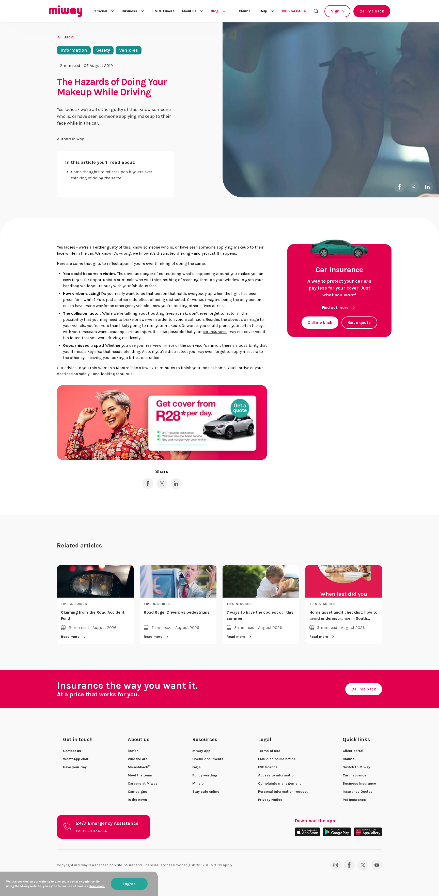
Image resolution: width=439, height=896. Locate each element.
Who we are (138, 759)
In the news (137, 800)
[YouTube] (376, 865)
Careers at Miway (142, 783)
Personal (99, 11)
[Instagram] (335, 865)
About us (189, 11)
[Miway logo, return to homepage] (65, 11)
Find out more (335, 307)
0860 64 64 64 (293, 11)
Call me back (371, 11)
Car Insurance (354, 775)
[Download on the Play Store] (337, 831)
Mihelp (197, 783)
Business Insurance (359, 783)
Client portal (353, 751)
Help (263, 11)
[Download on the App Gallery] (368, 831)
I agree (129, 883)
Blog (215, 11)
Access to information (276, 775)
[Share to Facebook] (399, 186)
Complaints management (279, 783)
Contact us (72, 751)
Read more (70, 636)
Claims (244, 11)
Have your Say (75, 767)
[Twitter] (362, 865)
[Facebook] (349, 865)
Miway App (201, 751)
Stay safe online (205, 791)
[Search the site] (316, 11)
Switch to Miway (356, 767)
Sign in (337, 11)
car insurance (215, 331)
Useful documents (207, 759)
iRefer (133, 751)
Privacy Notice (270, 800)
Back (68, 37)
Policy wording (204, 775)
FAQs (196, 767)
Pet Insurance (354, 800)
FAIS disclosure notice (277, 759)
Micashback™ (139, 767)
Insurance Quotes (357, 791)
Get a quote (359, 322)
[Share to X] (413, 186)
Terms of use (269, 751)
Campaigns (137, 791)
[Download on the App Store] (307, 831)
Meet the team (140, 775)
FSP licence (267, 767)
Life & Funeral (164, 11)
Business (129, 11)
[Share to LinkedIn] (427, 186)
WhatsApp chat (75, 759)
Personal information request (283, 791)
